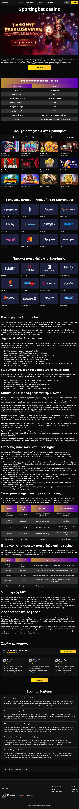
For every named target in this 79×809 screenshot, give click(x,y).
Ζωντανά (28, 137)
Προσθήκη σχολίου (68, 651)
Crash (48, 137)
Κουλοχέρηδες (67, 137)
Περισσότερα (39, 680)
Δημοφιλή (9, 137)
